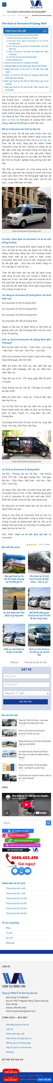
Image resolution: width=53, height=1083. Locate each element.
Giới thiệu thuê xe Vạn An (17, 1024)
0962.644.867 (11, 1079)
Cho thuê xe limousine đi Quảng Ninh (22, 35)
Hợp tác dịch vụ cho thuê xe (18, 1047)
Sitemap (10, 1052)
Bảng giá (10, 943)
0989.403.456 (11, 1071)
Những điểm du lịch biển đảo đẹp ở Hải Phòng (25, 66)
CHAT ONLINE (44, 1079)
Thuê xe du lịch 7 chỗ (15, 893)
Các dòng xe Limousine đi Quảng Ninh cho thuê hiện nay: (28, 47)
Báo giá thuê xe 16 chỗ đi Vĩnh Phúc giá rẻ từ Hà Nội (26, 82)
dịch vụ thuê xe (10, 119)
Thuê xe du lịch (11, 15)
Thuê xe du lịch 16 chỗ (23, 15)
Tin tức (9, 933)
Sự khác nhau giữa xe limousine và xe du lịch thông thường (28, 42)
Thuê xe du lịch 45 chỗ (16, 913)
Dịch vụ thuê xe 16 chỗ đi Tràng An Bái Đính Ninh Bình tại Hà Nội (26, 76)
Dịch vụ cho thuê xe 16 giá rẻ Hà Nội (21, 63)
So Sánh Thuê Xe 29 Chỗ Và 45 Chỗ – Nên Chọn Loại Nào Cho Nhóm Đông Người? (34, 755)
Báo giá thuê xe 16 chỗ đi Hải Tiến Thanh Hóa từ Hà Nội (26, 88)
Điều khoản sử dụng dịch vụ (18, 1038)
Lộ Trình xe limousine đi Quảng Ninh (23, 57)
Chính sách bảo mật (15, 1034)
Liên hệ (9, 1029)
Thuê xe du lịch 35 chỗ (16, 908)
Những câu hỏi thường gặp (18, 1043)
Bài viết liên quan (15, 60)
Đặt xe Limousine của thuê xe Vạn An (23, 38)
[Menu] (4, 4)
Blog (8, 928)
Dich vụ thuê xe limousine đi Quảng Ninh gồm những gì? (28, 52)
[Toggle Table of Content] (43, 31)
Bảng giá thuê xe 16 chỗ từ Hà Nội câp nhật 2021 (27, 70)
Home (3, 15)
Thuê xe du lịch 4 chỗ (15, 888)
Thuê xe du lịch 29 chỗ (16, 903)
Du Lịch (9, 938)
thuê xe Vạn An (42, 140)
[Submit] (48, 822)
